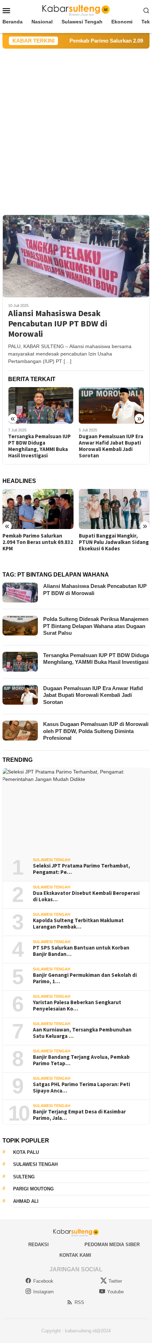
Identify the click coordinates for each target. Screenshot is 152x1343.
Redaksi (38, 1244)
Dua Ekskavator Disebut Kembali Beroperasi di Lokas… (86, 896)
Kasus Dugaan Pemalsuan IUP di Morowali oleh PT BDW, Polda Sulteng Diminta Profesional (95, 731)
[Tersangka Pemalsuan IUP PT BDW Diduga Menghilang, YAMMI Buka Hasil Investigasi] (41, 405)
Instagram (43, 1291)
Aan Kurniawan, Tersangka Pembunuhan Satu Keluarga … (82, 1032)
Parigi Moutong (33, 1188)
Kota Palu (26, 1152)
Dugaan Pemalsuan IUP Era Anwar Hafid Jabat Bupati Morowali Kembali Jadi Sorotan (111, 446)
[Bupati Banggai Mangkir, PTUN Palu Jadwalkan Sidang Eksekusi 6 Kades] (114, 509)
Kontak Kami (75, 1255)
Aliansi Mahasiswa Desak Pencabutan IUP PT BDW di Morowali (57, 323)
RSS (79, 1302)
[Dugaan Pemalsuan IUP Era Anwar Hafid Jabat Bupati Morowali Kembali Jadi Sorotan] (111, 405)
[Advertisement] (76, 128)
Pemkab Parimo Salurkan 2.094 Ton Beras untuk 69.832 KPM (37, 542)
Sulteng (24, 1176)
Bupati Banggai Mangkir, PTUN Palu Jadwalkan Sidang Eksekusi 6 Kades (114, 542)
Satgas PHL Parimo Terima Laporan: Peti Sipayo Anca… (81, 1087)
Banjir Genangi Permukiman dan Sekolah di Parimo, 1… (85, 978)
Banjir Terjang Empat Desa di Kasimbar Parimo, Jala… (79, 1114)
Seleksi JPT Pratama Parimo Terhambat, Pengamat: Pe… (81, 869)
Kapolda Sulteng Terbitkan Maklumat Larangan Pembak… (78, 923)
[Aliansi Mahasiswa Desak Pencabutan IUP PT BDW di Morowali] (76, 256)
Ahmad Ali (26, 1201)
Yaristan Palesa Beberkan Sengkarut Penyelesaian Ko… (77, 1005)
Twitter (115, 1281)
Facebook (43, 1281)
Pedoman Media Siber (112, 1244)
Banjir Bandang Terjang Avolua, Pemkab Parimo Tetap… (81, 1060)
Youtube (115, 1291)
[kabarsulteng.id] (76, 10)
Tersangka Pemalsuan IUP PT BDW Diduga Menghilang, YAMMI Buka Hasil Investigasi (39, 446)
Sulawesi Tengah (51, 860)
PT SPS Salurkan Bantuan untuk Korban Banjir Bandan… (81, 951)
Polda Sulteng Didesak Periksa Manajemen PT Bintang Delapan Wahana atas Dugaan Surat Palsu (95, 626)
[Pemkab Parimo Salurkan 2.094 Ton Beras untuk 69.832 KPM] (38, 509)
